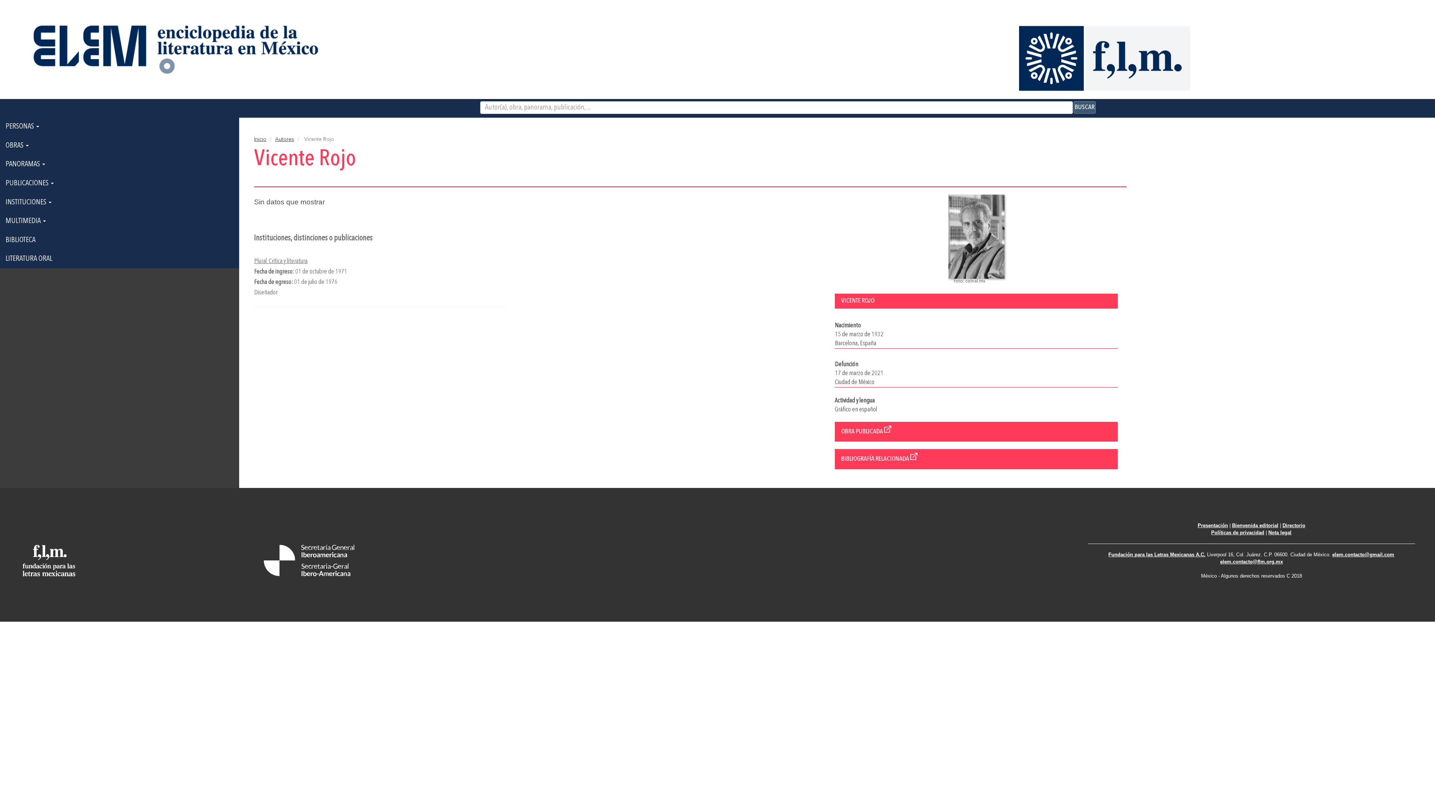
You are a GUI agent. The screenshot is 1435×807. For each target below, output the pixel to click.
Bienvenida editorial (1255, 525)
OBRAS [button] (15, 145)
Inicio (260, 139)
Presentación (1213, 525)
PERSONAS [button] (21, 126)
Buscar (1085, 107)
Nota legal (1280, 532)
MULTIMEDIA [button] (24, 221)
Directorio (1294, 525)
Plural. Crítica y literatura (281, 261)
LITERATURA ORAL (29, 259)
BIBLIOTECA (21, 240)
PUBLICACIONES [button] (28, 183)
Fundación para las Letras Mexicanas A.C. (1157, 554)
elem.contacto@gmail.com (1363, 554)
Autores (284, 139)
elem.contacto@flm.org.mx (1251, 562)
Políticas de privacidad (1237, 532)
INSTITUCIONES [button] (27, 202)
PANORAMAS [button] (23, 164)
